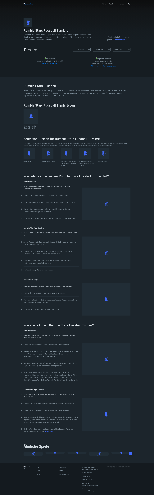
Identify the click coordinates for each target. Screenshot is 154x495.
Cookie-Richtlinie (87, 472)
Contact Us (40, 474)
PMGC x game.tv (64, 474)
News (61, 470)
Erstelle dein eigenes (122, 40)
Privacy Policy (86, 476)
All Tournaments (98, 49)
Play (38, 467)
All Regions (81, 50)
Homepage (49, 431)
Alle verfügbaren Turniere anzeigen (103, 66)
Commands (62, 467)
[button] (130, 454)
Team (38, 470)
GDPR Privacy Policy (88, 479)
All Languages (118, 49)
